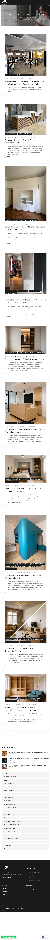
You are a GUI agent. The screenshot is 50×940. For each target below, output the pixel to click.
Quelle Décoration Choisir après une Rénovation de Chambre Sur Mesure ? (25, 490)
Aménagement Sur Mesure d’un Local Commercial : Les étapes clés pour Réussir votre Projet (25, 82)
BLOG (4, 893)
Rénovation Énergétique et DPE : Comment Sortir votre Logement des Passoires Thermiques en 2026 (28, 753)
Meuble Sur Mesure (23, 290)
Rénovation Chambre (36, 479)
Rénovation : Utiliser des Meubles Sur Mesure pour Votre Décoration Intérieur (25, 301)
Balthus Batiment (19, 78)
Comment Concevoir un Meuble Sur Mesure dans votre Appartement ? (25, 228)
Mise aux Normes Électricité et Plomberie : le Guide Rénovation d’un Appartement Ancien (28, 759)
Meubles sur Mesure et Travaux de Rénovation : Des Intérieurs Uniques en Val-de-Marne (24, 709)
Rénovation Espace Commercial (26, 75)
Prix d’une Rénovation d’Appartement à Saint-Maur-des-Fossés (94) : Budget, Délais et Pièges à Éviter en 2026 (27, 766)
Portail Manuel (8, 801)
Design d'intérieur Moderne (37, 563)
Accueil (15, 17)
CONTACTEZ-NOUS (7, 896)
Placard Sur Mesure (23, 220)
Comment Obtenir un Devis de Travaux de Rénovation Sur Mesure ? (22, 141)
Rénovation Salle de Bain (10, 835)
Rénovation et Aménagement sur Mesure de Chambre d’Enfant (23, 576)
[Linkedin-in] (30, 889)
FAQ (4, 894)
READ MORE (7, 94)
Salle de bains (7, 842)
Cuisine (5, 780)
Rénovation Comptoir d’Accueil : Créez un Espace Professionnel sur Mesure (25, 430)
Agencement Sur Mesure (11, 75)
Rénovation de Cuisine (9, 818)
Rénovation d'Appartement (25, 133)
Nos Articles (22, 17)
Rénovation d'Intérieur (11, 293)
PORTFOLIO (5, 891)
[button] (8, 937)
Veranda (6, 849)
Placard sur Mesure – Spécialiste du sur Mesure (24, 358)
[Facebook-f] (27, 889)
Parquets (6, 794)
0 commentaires (30, 78)
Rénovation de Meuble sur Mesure (13, 821)
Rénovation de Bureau (25, 641)
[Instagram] (33, 889)
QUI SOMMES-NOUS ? (8, 890)
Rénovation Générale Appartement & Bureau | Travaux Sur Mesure (24, 649)
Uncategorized (33, 220)
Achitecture (7, 773)
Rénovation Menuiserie (10, 831)
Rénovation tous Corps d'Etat (12, 838)
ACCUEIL (5, 888)
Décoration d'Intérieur (24, 479)
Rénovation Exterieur (9, 828)
